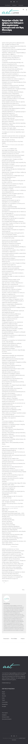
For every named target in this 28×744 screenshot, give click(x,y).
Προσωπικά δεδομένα (6, 719)
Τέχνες (3, 700)
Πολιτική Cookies (5, 717)
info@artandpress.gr (6, 682)
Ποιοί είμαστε (5, 712)
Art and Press (7, 603)
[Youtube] (14, 1)
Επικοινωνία (20, 5)
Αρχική (3, 691)
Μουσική (4, 696)
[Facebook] (11, 1)
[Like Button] (3, 583)
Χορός (3, 698)
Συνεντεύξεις (5, 702)
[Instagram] (17, 1)
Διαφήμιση (14, 5)
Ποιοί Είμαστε (7, 5)
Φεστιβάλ (4, 706)
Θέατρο (3, 693)
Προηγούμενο (6, 638)
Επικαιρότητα (4, 704)
